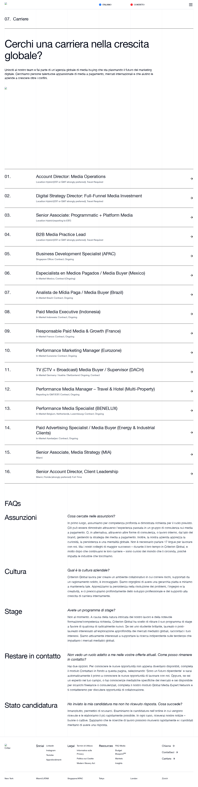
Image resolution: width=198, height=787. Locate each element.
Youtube (50, 755)
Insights (118, 763)
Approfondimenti (53, 760)
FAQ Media (120, 746)
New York (9, 778)
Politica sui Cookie (85, 758)
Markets (119, 758)
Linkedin (50, 746)
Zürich (165, 778)
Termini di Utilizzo (85, 746)
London (133, 778)
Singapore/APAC (75, 778)
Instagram (51, 750)
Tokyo (101, 778)
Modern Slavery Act (86, 763)
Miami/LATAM (42, 778)
